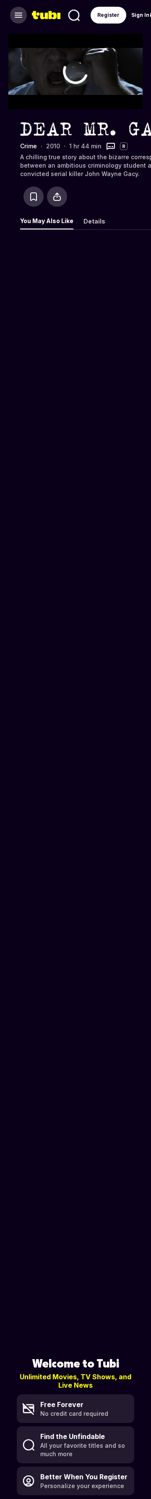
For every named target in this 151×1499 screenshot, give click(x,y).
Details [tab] (94, 221)
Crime (28, 146)
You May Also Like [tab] (46, 220)
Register (108, 15)
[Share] (57, 197)
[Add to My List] (33, 197)
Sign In (140, 15)
